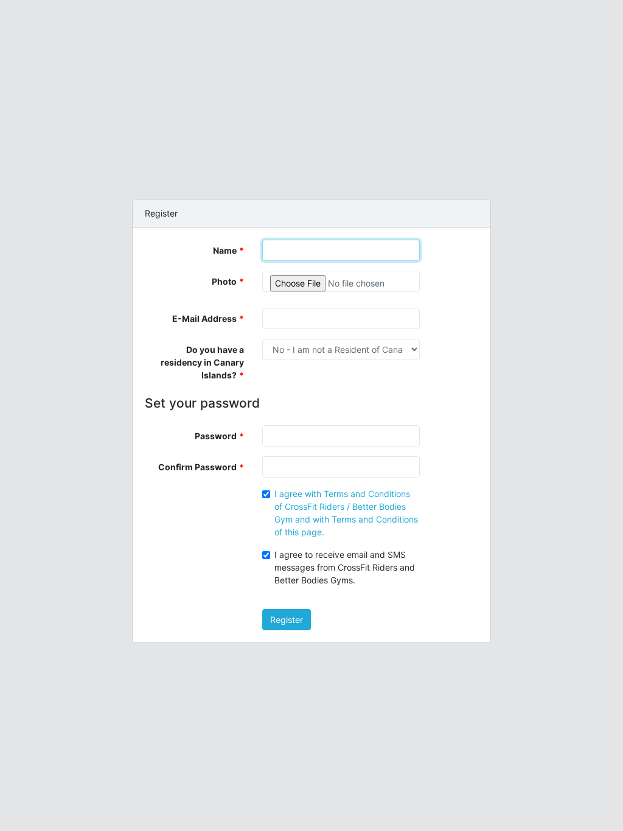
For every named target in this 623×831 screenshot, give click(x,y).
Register (286, 619)
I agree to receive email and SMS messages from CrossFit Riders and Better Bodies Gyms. (344, 567)
